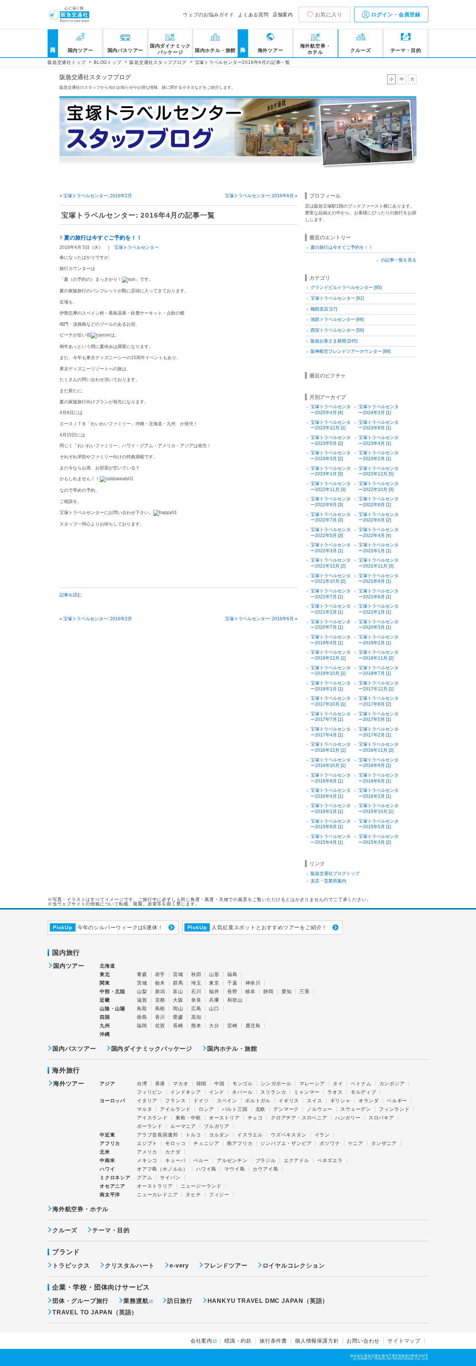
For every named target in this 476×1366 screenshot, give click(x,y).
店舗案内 (283, 14)
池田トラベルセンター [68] (337, 319)
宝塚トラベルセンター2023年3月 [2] (331, 455)
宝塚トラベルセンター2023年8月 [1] (378, 425)
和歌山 (234, 1000)
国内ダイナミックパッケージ (170, 49)
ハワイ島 (206, 1169)
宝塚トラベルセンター (136, 247)
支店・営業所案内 (328, 881)
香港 (160, 1083)
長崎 (178, 1025)
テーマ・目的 (405, 50)
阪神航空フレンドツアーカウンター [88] (350, 351)
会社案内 (201, 1340)
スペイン (227, 1100)
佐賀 (160, 1025)
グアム (144, 1177)
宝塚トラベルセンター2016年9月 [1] (378, 762)
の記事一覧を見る (398, 260)
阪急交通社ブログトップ (335, 873)
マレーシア (312, 1083)
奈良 (196, 1000)
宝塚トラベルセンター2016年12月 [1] (331, 747)
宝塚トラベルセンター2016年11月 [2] (378, 747)
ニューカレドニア (157, 1194)
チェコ (255, 1117)
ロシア (206, 1109)
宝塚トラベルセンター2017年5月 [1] (378, 716)
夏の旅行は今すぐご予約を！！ (103, 237)
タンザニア (384, 1143)
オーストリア (224, 1117)
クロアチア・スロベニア (299, 1117)
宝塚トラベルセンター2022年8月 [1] (378, 501)
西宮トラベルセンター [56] (337, 330)
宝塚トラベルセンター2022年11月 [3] (331, 486)
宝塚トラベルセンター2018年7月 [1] (378, 670)
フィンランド (394, 1109)
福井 (214, 991)
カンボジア (392, 1083)
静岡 (268, 991)
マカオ (180, 1083)
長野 (232, 991)
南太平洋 (110, 1194)
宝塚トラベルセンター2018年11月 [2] (378, 655)
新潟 (160, 991)
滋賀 (142, 1000)
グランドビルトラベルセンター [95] (346, 287)
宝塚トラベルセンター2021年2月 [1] (331, 609)
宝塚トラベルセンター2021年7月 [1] (331, 593)
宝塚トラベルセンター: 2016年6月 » (261, 195)
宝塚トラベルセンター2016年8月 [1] (331, 778)
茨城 (142, 982)
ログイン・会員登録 (395, 14)
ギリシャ (340, 1100)
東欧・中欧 (188, 1117)
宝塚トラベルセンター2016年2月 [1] (378, 793)
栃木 (160, 982)
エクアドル (296, 1160)
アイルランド (175, 1109)
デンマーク (286, 1109)
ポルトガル (258, 1100)
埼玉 (196, 982)
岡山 (178, 1008)
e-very (179, 1266)
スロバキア (381, 1117)
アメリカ (147, 1151)
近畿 (105, 1000)
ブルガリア (216, 1126)
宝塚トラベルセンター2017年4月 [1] (331, 732)
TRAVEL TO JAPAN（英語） (95, 1312)
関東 (105, 982)
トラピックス (71, 1266)
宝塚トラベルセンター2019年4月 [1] (331, 639)
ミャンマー (306, 1092)
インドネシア (185, 1092)
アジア (107, 1083)
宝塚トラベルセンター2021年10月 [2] (331, 578)
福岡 (142, 1025)
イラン (322, 1134)
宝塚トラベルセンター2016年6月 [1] (378, 778)
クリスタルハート (130, 1266)
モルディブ (363, 1092)
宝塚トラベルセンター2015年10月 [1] (378, 808)
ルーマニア (183, 1126)
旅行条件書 (273, 1340)
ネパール (242, 1092)
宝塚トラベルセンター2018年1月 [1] (331, 686)
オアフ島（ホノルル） (162, 1169)
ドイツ (201, 1100)
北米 (105, 1151)
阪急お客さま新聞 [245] (334, 341)
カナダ (172, 1151)
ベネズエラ (330, 1160)
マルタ (144, 1109)
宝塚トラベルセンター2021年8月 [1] (378, 578)
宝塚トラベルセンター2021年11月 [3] (378, 563)
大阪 (178, 1000)
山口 (214, 1008)
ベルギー (397, 1100)
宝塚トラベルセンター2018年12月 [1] (331, 655)
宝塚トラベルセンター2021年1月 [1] (378, 609)
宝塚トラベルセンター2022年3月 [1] (331, 547)
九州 (105, 1025)
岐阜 (250, 991)
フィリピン (150, 1092)
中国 (219, 1083)
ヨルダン (219, 1134)
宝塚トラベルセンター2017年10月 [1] (331, 701)
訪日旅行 (179, 1301)
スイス (314, 1100)
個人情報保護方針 (317, 1340)
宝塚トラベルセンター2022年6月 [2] (378, 517)
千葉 (232, 982)
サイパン (170, 1177)
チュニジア (206, 1143)
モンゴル (242, 1083)
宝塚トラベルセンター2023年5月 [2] (331, 440)
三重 (304, 991)
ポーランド (150, 1126)
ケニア (355, 1143)
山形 (214, 974)
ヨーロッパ (112, 1100)
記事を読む (71, 595)
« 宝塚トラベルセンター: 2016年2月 (96, 195)
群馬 (178, 982)
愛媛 (178, 1017)
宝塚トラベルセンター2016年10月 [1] (331, 762)
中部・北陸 (112, 991)
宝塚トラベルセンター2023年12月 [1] (331, 425)
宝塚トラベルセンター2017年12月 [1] (378, 686)
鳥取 (142, 1008)
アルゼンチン (232, 1160)
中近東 (107, 1134)
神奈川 (253, 982)
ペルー (201, 1160)
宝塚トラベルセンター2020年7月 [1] (331, 624)
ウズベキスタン (289, 1134)
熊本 (196, 1025)
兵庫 (214, 1000)
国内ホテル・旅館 (215, 50)
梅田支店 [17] (324, 309)
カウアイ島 (265, 1169)
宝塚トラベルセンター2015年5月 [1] (378, 824)
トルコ (193, 1134)
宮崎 (232, 1025)
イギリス (289, 1100)
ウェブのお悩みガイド (208, 14)
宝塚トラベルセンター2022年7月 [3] (331, 517)
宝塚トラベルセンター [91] (337, 298)
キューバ (175, 1160)
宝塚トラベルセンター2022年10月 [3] (378, 486)
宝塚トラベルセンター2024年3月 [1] (378, 409)
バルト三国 (235, 1109)
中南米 (107, 1160)
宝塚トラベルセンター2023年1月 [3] (331, 471)
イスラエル (250, 1134)
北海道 (107, 965)
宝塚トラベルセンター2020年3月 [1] (378, 624)
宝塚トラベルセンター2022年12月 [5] (378, 471)
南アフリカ (240, 1143)
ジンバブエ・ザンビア (286, 1143)
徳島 (142, 1017)
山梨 (142, 991)
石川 (196, 991)
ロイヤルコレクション (294, 1266)
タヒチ (193, 1194)
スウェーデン (355, 1109)
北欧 (260, 1109)
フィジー (219, 1194)
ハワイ (107, 1169)
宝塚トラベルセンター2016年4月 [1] (331, 793)
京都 (160, 1000)
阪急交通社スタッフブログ (95, 77)
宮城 (178, 974)
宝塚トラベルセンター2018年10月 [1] (331, 670)
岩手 (160, 974)
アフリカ (110, 1143)
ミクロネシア (115, 1177)
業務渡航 (135, 1301)
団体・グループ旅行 (80, 1301)
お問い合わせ (363, 1340)
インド (216, 1092)
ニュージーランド (201, 1186)
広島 (196, 1008)
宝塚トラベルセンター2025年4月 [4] (331, 409)
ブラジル (265, 1160)
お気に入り (328, 14)
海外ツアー (270, 50)
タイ (338, 1083)
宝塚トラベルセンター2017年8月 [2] (378, 701)
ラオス (334, 1092)
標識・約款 (238, 1340)
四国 (105, 1017)
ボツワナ (329, 1143)
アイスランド (152, 1117)
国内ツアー (80, 50)
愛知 (287, 991)
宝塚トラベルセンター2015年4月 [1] (331, 839)
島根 (160, 1008)
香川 (160, 1017)
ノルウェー (319, 1109)
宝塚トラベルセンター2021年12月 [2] (331, 563)
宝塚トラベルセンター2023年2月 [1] (378, 455)
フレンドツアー (226, 1266)
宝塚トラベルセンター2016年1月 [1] (331, 808)
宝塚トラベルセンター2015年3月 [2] (378, 839)
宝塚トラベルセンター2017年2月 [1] (378, 732)
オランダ (368, 1100)
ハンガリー (348, 1117)
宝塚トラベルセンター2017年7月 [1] (331, 716)
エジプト (147, 1143)
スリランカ (273, 1092)
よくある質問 (253, 14)
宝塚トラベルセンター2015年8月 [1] (331, 824)
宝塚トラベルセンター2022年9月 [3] (331, 501)
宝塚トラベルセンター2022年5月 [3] (331, 532)
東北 (105, 974)
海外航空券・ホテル (315, 49)
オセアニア (112, 1186)
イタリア (147, 1100)
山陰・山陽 (112, 1008)
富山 (178, 991)
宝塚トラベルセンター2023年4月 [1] (378, 440)
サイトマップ (404, 1340)
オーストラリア (155, 1186)
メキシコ (147, 1160)
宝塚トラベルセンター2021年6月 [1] (378, 593)
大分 (214, 1025)
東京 (214, 982)
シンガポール (276, 1083)
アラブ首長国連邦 (157, 1134)
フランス (175, 1100)
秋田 (196, 974)
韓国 (201, 1083)
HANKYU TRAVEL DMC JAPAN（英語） (268, 1301)
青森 (142, 974)
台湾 (142, 1083)
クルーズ (360, 50)
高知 (196, 1017)
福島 (232, 974)
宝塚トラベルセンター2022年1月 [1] (378, 547)
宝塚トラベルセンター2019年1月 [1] (378, 639)
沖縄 (105, 1034)
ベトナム (361, 1083)
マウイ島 (234, 1169)
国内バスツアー (125, 50)
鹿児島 (253, 1025)
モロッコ (175, 1143)
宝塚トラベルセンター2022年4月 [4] (378, 532)
